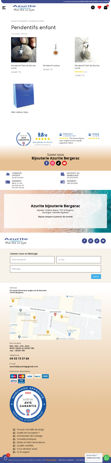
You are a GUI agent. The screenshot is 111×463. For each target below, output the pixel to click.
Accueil (14, 21)
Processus (51, 460)
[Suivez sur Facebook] (46, 163)
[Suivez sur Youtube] (64, 163)
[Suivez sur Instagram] (52, 163)
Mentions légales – (67, 460)
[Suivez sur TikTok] (58, 163)
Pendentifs (22, 21)
